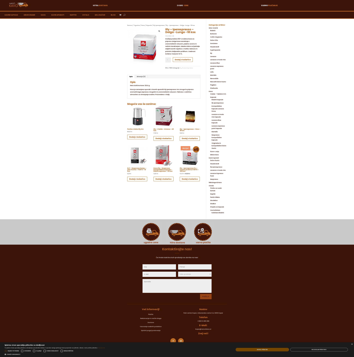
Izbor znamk (29, 15)
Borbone (213, 34)
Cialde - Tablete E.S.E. (218, 94)
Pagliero (213, 85)
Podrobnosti (101, 348)
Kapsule (149, 25)
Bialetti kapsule (217, 100)
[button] (159, 31)
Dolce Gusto (214, 160)
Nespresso (214, 179)
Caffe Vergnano (216, 37)
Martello (213, 75)
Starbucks (214, 88)
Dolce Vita (214, 40)
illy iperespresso (158, 25)
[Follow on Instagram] (181, 341)
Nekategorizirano (215, 182)
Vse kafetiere (215, 210)
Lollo (212, 72)
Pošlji (205, 296)
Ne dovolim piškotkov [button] (319, 349)
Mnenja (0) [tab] (141, 76)
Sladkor (213, 204)
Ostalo (85, 15)
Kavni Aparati (57, 15)
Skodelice (213, 200)
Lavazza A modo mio (218, 170)
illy (180, 68)
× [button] (352, 344)
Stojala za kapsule (217, 207)
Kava (43, 15)
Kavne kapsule (11, 15)
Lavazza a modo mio (218, 60)
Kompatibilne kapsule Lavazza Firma (218, 108)
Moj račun (100, 15)
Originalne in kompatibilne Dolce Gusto (219, 145)
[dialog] (177, 349)
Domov (129, 25)
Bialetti (212, 30)
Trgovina (137, 25)
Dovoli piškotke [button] (262, 349)
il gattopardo (215, 50)
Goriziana (213, 43)
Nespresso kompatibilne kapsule (217, 137)
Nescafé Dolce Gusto (218, 82)
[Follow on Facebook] (173, 341)
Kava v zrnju (214, 151)
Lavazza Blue (215, 63)
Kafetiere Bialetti (218, 213)
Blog (113, 15)
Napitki (73, 15)
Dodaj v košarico (183, 59)
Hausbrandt (214, 47)
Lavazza (213, 56)
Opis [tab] (131, 76)
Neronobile (214, 78)
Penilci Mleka (215, 197)
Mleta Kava (214, 155)
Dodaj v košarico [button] (137, 137)
